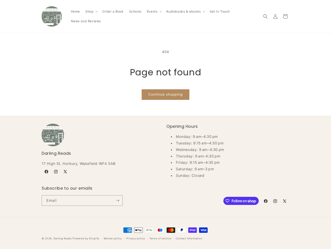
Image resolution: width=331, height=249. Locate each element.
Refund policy (113, 238)
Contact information (189, 238)
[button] (91, 11)
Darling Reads (63, 238)
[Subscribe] (117, 200)
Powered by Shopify (86, 238)
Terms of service (160, 238)
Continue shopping (165, 94)
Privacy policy (135, 238)
